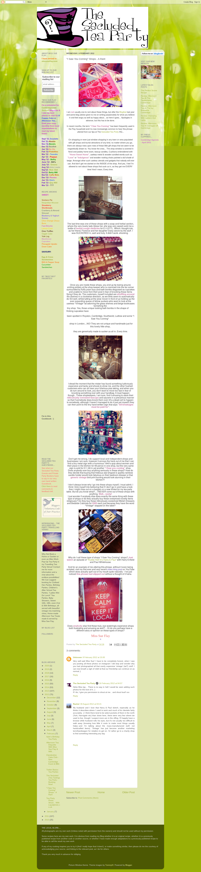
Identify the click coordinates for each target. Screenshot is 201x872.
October (50, 705)
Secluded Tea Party (110, 131)
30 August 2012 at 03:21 (90, 704)
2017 (47, 677)
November (51, 701)
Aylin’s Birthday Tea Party (52, 738)
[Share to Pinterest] (125, 644)
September (52, 708)
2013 (47, 691)
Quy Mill (53, 183)
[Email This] (115, 644)
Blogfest (122, 111)
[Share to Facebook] (123, 644)
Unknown (77, 657)
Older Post (128, 792)
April (49, 726)
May (49, 723)
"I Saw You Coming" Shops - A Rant (51, 791)
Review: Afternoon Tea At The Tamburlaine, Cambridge (149, 99)
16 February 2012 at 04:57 (110, 683)
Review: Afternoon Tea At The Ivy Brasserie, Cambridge (149, 109)
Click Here (46, 486)
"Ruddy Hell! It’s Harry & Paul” (101, 559)
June (49, 719)
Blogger (128, 865)
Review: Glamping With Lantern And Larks (149, 118)
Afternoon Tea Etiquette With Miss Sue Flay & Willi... (52, 747)
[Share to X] (120, 644)
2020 (47, 666)
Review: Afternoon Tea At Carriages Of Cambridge (149, 125)
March (50, 730)
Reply (75, 675)
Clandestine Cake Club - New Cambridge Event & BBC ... (52, 760)
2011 (47, 816)
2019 (47, 669)
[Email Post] (110, 644)
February (51, 734)
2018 (47, 673)
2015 (47, 684)
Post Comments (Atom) (88, 798)
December (51, 698)
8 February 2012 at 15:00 (94, 657)
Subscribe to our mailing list (51, 78)
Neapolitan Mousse (50, 203)
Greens (54, 165)
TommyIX (109, 865)
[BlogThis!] (118, 644)
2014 (47, 687)
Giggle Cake (47, 234)
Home (101, 792)
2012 (47, 694)
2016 (47, 680)
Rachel (76, 704)
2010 (47, 820)
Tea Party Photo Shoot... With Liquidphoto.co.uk (53, 802)
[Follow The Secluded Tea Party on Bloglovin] (152, 55)
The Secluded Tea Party (84, 683)
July (49, 716)
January (50, 812)
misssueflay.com (49, 61)
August (50, 712)
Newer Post (73, 792)
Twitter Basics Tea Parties (52, 771)
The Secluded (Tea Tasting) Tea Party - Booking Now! (53, 780)
